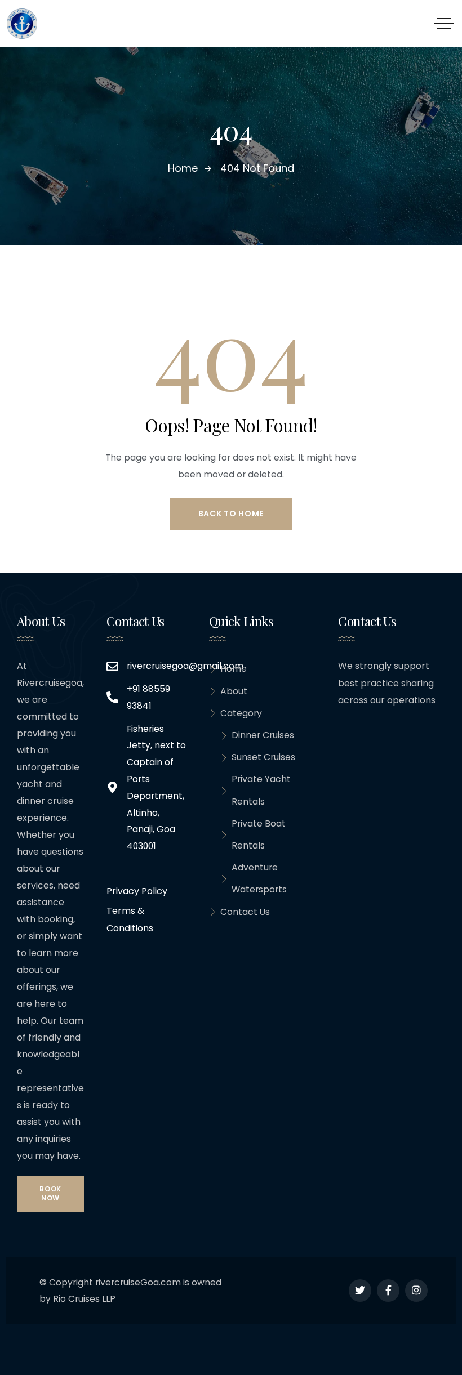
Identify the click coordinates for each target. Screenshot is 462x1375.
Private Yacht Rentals (261, 790)
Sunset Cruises (263, 757)
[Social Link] (360, 1290)
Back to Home (231, 513)
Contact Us (245, 912)
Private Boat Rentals (259, 834)
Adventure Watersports (259, 878)
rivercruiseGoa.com (138, 1282)
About (233, 691)
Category (241, 713)
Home (233, 669)
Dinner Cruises (263, 735)
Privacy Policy (136, 891)
